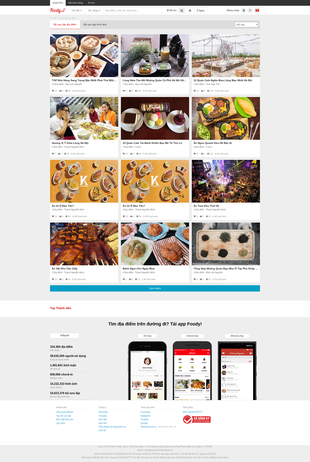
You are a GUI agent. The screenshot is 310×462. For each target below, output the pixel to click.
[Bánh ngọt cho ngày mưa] (155, 244)
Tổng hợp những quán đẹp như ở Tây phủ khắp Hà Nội (226, 268)
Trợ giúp (102, 416)
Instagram (145, 416)
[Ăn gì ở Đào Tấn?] (84, 181)
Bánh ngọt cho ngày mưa (139, 268)
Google (144, 423)
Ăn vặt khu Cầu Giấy (65, 268)
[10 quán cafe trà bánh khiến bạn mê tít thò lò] (155, 118)
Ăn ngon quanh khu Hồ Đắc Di (213, 143)
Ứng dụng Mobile (64, 412)
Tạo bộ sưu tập (63, 416)
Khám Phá (58, 3)
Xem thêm (155, 288)
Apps (201, 10)
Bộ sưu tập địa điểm (65, 24)
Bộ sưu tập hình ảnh (95, 24)
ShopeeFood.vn (149, 427)
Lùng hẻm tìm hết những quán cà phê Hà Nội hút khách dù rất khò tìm (155, 80)
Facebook (145, 412)
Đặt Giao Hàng (75, 3)
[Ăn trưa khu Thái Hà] (226, 181)
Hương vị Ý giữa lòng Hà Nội (70, 143)
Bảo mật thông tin (64, 419)
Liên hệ (102, 430)
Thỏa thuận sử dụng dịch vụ (112, 427)
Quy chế (102, 423)
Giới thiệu (103, 412)
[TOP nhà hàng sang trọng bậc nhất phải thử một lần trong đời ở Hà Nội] (84, 55)
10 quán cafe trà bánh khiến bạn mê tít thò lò (152, 143)
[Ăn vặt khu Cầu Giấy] (84, 244)
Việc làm (102, 419)
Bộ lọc (173, 10)
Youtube (145, 419)
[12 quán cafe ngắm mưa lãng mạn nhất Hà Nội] (226, 55)
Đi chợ (91, 3)
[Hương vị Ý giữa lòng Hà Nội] (84, 118)
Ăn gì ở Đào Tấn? (63, 205)
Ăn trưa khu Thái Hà (206, 205)
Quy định (60, 423)
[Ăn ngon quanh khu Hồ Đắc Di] (226, 118)
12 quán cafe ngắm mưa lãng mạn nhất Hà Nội (223, 80)
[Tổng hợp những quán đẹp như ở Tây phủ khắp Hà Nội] (226, 244)
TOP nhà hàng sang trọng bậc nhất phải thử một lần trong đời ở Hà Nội (84, 80)
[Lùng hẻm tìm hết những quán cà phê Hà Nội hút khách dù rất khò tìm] (155, 55)
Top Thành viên (60, 308)
